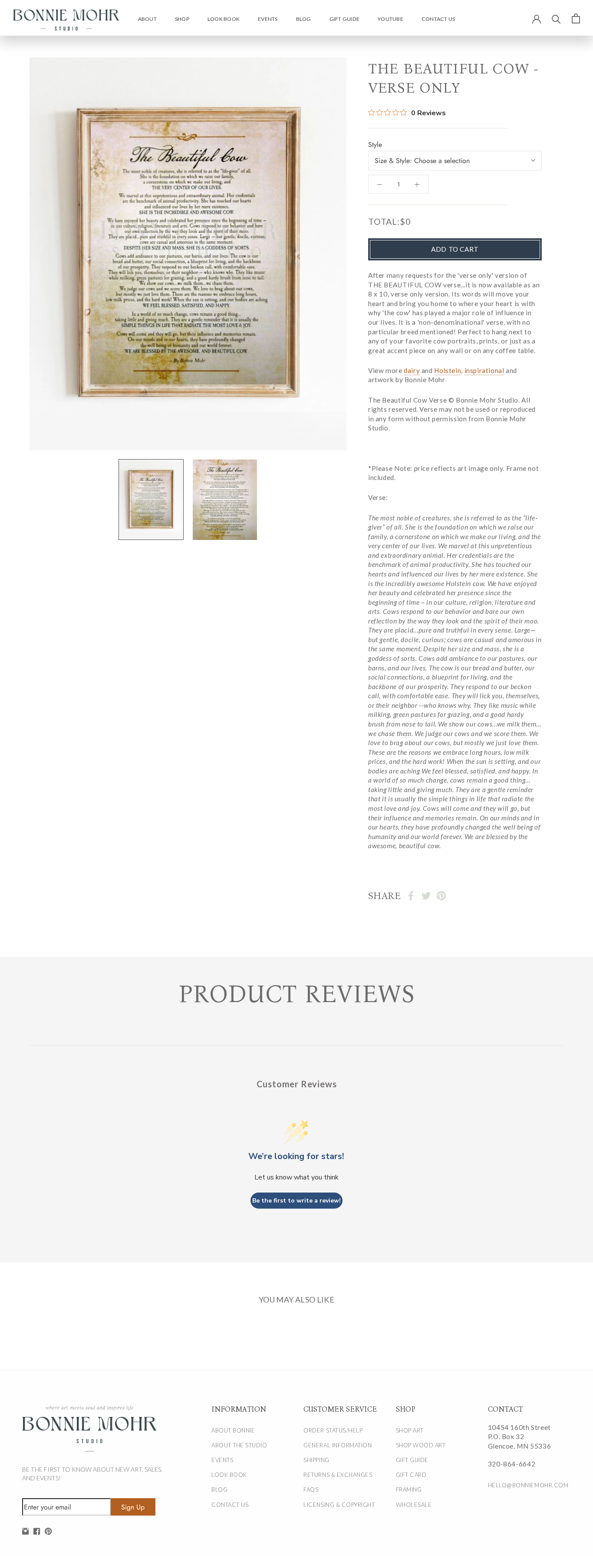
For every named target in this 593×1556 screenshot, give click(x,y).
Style (375, 145)
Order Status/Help (332, 1430)
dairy (412, 370)
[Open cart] (576, 18)
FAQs (310, 1489)
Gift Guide (344, 19)
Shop (182, 19)
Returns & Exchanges (337, 1474)
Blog (303, 19)
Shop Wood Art (421, 1445)
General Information (337, 1445)
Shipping (316, 1459)
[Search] (556, 18)
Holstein (447, 370)
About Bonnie (233, 1430)
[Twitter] (426, 895)
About (147, 19)
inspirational (484, 370)
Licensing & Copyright (339, 1504)
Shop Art (410, 1430)
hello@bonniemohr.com (525, 1485)
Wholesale (414, 1504)
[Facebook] (410, 895)
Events (267, 19)
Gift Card (411, 1474)
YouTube (390, 19)
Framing (409, 1489)
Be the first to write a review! (296, 1200)
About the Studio (239, 1445)
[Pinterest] (441, 895)
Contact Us (438, 19)
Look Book (224, 19)
